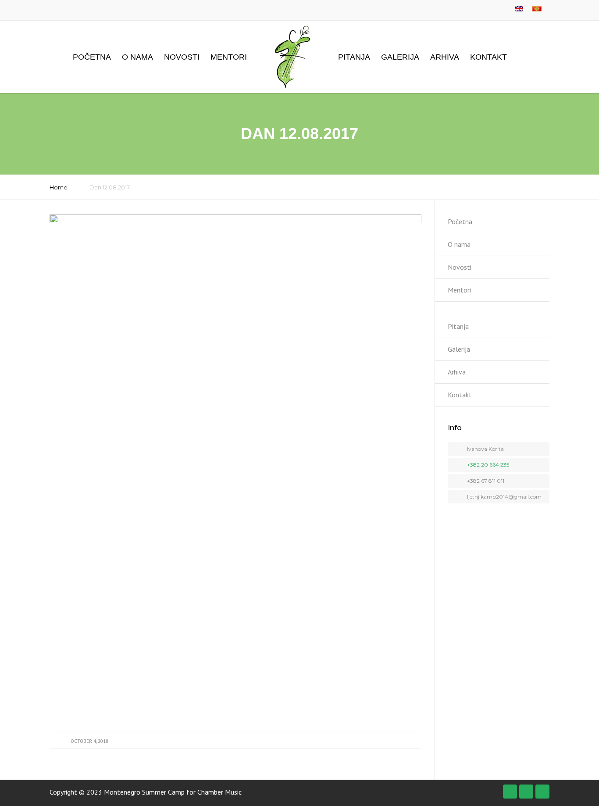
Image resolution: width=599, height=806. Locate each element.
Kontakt (488, 57)
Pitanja (354, 57)
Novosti (182, 57)
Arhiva (444, 57)
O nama (137, 57)
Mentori (228, 57)
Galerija (400, 57)
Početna (92, 57)
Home (59, 187)
